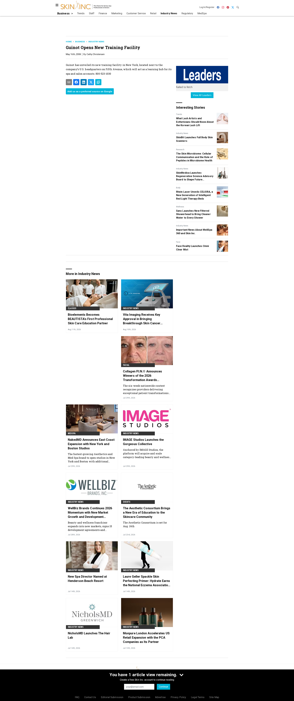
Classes (72, 308)
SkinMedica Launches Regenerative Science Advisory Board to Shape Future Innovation (194, 176)
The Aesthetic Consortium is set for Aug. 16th (145, 524)
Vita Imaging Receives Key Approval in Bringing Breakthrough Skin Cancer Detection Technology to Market (145, 319)
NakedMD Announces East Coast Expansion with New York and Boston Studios (91, 444)
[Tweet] (91, 82)
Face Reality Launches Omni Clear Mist (192, 248)
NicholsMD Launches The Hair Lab (89, 635)
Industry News (96, 41)
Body (178, 188)
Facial (126, 365)
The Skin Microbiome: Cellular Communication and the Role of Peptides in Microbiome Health (194, 157)
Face (178, 242)
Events (126, 502)
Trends (179, 114)
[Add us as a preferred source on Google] (98, 82)
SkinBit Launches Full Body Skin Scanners (194, 139)
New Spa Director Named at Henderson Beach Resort (87, 579)
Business (80, 41)
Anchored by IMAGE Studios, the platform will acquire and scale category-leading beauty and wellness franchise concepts (147, 453)
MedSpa (71, 433)
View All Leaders (202, 95)
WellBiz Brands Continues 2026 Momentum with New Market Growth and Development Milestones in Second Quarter (90, 512)
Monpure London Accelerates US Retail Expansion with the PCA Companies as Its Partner (146, 637)
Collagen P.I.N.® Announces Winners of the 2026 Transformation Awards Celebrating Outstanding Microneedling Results (142, 376)
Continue (163, 686)
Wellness (180, 207)
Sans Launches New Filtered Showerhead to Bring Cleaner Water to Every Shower (193, 214)
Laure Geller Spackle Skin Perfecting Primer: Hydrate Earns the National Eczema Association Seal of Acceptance (146, 581)
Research (180, 150)
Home (69, 41)
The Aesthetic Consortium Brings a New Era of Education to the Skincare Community (146, 512)
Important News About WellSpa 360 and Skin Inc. (194, 231)
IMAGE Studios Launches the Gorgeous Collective (143, 442)
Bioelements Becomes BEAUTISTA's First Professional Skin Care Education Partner (90, 319)
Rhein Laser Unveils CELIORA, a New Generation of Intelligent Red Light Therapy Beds (194, 195)
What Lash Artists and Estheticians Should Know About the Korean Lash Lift (195, 122)
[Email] (69, 82)
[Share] (76, 82)
